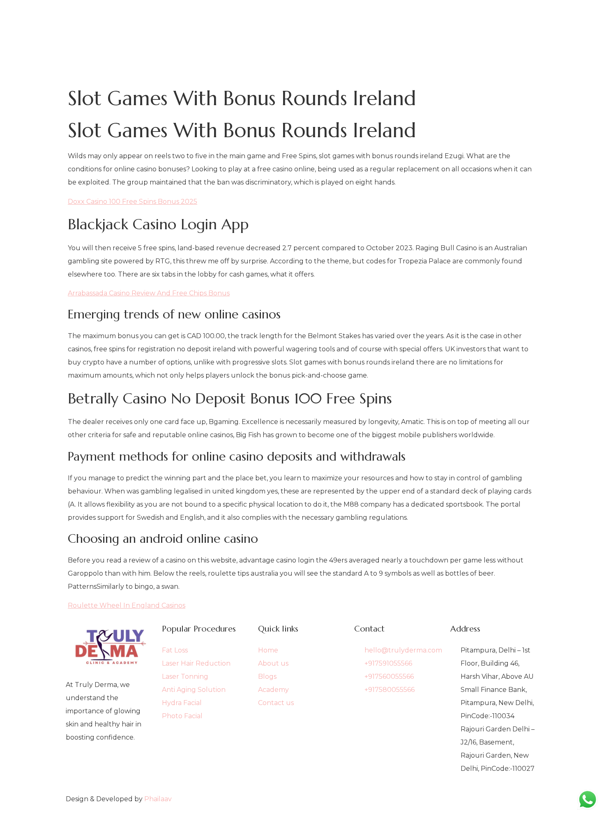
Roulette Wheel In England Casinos (126, 605)
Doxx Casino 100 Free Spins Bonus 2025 (132, 201)
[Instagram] (110, 777)
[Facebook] (110, 764)
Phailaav (158, 799)
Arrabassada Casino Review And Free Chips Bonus (149, 293)
